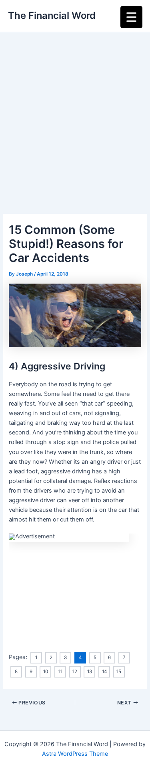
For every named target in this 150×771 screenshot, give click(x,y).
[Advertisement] (75, 111)
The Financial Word (52, 15)
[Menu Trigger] (131, 17)
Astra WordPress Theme (75, 753)
